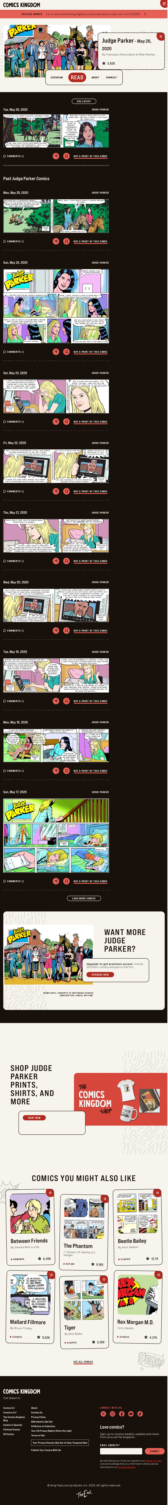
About (34, 1407)
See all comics (83, 1361)
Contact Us (36, 1412)
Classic (126, 1259)
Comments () (15, 156)
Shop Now (34, 1117)
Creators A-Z (9, 1412)
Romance (19, 1259)
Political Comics (11, 1429)
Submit (154, 1451)
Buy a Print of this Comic (91, 156)
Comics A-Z (9, 1407)
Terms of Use (38, 1435)
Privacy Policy (38, 1417)
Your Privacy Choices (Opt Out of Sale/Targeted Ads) (60, 1442)
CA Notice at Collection (43, 1426)
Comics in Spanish (12, 1424)
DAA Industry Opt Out (42, 1421)
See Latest (86, 101)
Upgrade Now (100, 974)
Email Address (110, 1445)
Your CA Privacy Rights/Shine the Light (51, 1430)
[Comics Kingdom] (21, 1391)
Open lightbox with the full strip (56, 131)
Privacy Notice (126, 1467)
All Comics (8, 1434)
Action (70, 1264)
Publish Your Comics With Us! (46, 1450)
